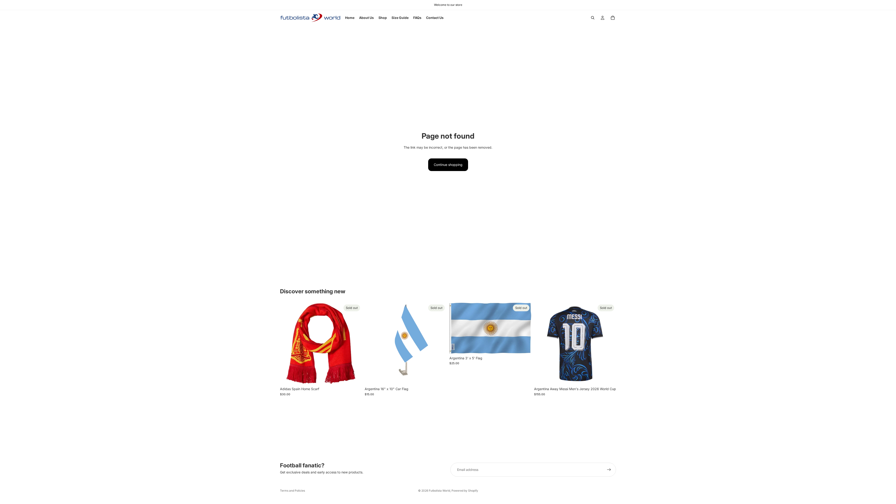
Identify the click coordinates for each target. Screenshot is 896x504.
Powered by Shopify (465, 490)
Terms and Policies (292, 490)
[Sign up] (609, 470)
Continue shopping (448, 165)
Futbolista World (439, 490)
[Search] (593, 18)
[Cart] (613, 18)
